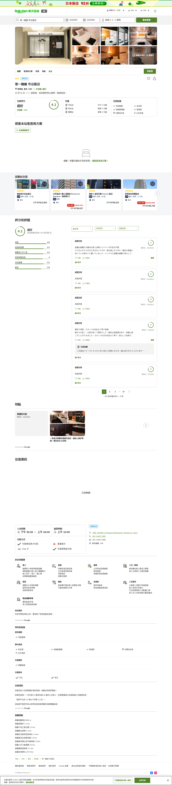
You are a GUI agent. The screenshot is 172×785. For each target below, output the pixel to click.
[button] (27, 11)
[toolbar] (82, 20)
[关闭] (168, 780)
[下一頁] (157, 193)
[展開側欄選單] (155, 11)
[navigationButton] (98, 391)
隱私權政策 (30, 782)
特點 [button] (44, 71)
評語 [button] (37, 71)
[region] (86, 780)
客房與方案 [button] (28, 71)
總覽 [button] (19, 71)
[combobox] (39, 20)
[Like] (148, 78)
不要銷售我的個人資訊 (97, 766)
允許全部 (142, 780)
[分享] (154, 78)
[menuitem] (116, 10)
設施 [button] (50, 71)
